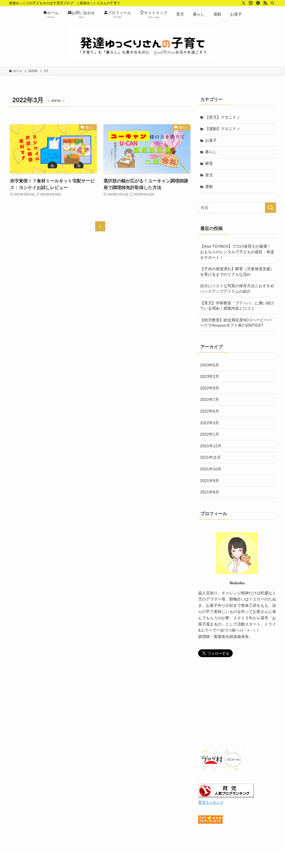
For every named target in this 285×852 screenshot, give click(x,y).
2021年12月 (210, 446)
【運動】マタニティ (222, 128)
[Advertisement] (237, 703)
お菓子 (211, 140)
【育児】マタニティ (222, 117)
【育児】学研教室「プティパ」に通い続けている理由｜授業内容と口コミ (237, 306)
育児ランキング (210, 802)
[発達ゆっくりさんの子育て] (142, 43)
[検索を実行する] (270, 207)
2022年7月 (209, 399)
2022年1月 (209, 434)
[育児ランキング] (226, 796)
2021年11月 (210, 457)
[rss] (265, 3)
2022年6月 (209, 411)
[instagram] (250, 3)
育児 (209, 175)
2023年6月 (209, 365)
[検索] (272, 3)
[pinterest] (258, 3)
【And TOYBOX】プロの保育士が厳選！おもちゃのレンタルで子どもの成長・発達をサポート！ (237, 251)
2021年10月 (210, 469)
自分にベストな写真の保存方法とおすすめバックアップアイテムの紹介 (237, 289)
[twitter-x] (243, 3)
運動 (209, 186)
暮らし (211, 152)
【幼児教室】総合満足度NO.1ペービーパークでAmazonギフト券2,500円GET (236, 323)
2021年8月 (209, 492)
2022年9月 (209, 388)
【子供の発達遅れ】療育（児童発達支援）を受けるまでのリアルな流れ (237, 272)
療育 (209, 163)
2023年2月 (209, 376)
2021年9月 (209, 480)
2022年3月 (209, 423)
